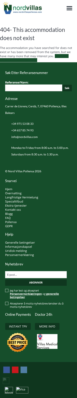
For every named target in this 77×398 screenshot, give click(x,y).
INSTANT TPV (18, 326)
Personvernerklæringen (26, 294)
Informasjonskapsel (18, 247)
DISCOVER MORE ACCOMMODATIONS (34, 58)
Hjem (8, 189)
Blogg (9, 214)
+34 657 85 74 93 (22, 130)
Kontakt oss (13, 210)
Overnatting (13, 193)
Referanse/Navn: (37, 85)
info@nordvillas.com (24, 137)
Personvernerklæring (19, 255)
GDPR (9, 226)
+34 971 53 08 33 (22, 123)
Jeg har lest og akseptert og (34, 294)
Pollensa (11, 222)
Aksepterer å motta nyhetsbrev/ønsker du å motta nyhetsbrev (36, 305)
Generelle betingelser (20, 242)
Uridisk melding (16, 251)
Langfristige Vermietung (21, 197)
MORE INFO (47, 326)
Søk (67, 88)
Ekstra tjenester (16, 205)
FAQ (8, 218)
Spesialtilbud (14, 201)
